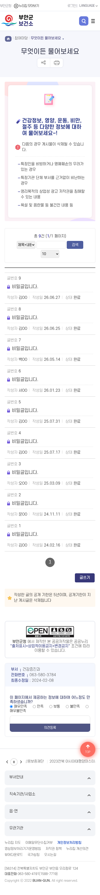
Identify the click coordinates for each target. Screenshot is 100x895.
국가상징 (33, 855)
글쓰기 (85, 578)
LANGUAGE (87, 6)
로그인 (71, 6)
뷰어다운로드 (14, 855)
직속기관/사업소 (22, 794)
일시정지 (13, 762)
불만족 (75, 706)
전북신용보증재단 (31, 761)
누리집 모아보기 (29, 6)
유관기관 (16, 828)
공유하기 (43, 63)
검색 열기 (83, 21)
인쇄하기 (56, 63)
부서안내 (16, 777)
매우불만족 (18, 711)
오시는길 (50, 855)
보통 (56, 706)
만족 (40, 706)
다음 (21, 762)
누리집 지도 (13, 843)
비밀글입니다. (25, 286)
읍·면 (13, 811)
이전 (7, 762)
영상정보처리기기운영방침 (23, 849)
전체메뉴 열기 (93, 21)
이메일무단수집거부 (39, 843)
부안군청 (5, 6)
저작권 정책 (54, 849)
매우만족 (20, 706)
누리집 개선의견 (77, 849)
